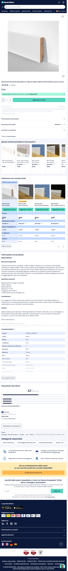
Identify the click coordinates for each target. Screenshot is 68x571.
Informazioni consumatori (38, 564)
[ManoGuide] (62, 566)
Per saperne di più (50, 497)
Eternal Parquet (12, 136)
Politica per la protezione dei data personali (51, 561)
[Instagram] (11, 523)
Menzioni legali (32, 561)
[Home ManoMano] (28, 2)
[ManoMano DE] (11, 544)
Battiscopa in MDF (34, 434)
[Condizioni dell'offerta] (64, 94)
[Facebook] (7, 523)
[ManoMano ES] (15, 544)
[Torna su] (61, 544)
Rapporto (50, 564)
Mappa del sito (21, 561)
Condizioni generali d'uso (21, 564)
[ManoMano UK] (7, 544)
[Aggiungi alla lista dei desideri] (63, 76)
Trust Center (8, 564)
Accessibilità (58, 564)
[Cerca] (6, 7)
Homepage (4, 434)
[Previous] (58, 246)
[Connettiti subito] (59, 2)
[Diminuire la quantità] (3, 100)
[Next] (63, 246)
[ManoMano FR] (2, 544)
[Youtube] (15, 523)
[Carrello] (63, 2)
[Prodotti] (2, 7)
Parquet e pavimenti (25, 434)
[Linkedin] (2, 523)
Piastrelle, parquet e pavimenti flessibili (18, 434)
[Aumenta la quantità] (10, 100)
